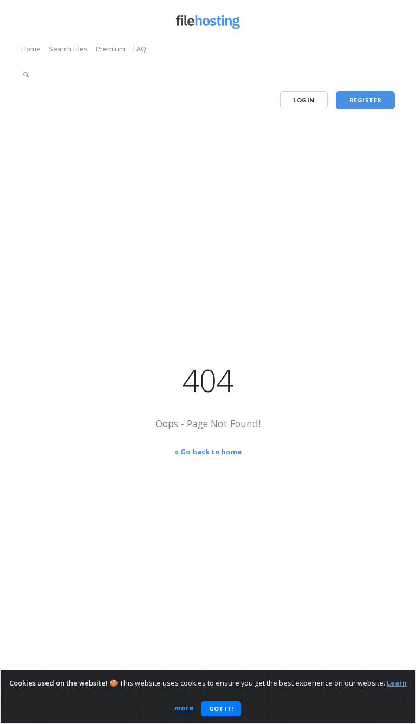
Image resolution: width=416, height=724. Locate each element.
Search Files (68, 49)
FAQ (139, 49)
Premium (110, 49)
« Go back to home (208, 451)
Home (31, 49)
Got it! (221, 709)
